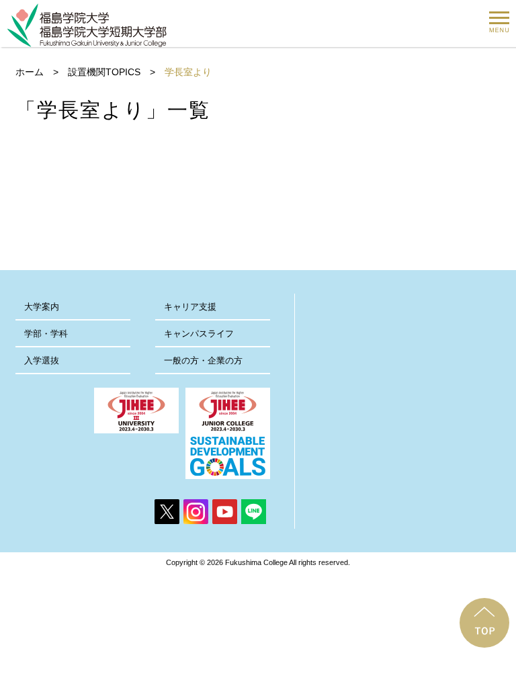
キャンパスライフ (199, 334)
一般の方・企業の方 (203, 360)
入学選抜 (41, 360)
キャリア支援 (190, 307)
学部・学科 (46, 334)
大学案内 (41, 307)
